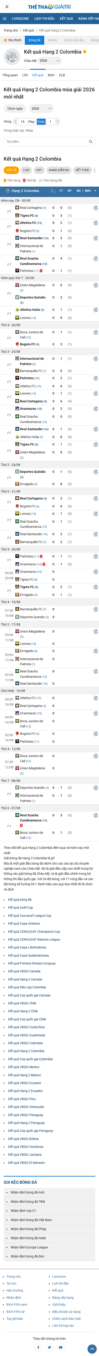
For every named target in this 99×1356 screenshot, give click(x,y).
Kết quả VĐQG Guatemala (26, 1035)
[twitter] (49, 1347)
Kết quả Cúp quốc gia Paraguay (30, 1131)
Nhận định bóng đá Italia (28, 1238)
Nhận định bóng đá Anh (27, 1192)
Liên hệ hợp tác (63, 1325)
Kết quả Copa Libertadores (27, 947)
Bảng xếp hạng (63, 1297)
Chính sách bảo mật (66, 1319)
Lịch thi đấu (44, 18)
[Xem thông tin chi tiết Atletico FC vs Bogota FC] (95, 224)
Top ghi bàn (14, 1319)
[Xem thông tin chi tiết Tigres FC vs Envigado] (95, 588)
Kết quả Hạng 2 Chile (23, 1011)
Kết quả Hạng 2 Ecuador (25, 1091)
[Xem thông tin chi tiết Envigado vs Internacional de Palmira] (95, 652)
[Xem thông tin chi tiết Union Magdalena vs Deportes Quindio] (95, 286)
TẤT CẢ (11, 170)
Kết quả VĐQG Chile (22, 1003)
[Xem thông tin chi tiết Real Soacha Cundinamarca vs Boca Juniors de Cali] (95, 816)
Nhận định (13, 1297)
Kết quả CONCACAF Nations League (34, 939)
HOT (39, 170)
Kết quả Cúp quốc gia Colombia (30, 1059)
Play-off (31, 122)
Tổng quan (10, 75)
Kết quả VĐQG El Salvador (26, 1163)
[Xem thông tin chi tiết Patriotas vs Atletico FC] (95, 379)
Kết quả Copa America (24, 923)
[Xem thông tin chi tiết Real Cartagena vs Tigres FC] (95, 209)
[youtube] (61, 1347)
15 (22, 122)
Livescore (20, 18)
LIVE (26, 170)
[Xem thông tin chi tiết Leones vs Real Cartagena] (95, 394)
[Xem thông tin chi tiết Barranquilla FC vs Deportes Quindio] (95, 610)
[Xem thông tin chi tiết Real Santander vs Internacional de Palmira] (95, 239)
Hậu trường (14, 1290)
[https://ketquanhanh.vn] (49, 7)
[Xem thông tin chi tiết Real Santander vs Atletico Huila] (95, 430)
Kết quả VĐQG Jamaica (25, 1154)
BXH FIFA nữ (15, 1312)
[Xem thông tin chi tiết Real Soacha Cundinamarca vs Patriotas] (95, 259)
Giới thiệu (59, 1304)
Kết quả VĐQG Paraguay (25, 1115)
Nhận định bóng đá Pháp (28, 1229)
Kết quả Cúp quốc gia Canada (29, 995)
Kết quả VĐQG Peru (22, 1099)
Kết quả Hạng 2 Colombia (26, 1051)
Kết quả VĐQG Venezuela (26, 1107)
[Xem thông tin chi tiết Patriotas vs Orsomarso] (95, 557)
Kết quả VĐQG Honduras (26, 1147)
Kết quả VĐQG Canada (24, 971)
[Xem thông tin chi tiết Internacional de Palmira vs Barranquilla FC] (95, 360)
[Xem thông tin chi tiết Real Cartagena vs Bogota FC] (95, 499)
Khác (41, 122)
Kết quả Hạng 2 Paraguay (26, 1123)
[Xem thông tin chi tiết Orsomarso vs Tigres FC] (95, 573)
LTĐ (25, 75)
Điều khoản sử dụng (66, 1312)
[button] (57, 121)
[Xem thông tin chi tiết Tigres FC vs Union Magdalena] (95, 445)
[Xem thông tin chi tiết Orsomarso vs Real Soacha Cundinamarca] (95, 410)
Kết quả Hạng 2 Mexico (24, 1075)
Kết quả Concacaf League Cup (29, 915)
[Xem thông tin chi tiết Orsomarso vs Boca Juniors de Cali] (95, 714)
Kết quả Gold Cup (20, 907)
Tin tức (11, 1283)
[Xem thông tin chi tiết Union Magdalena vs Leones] (95, 632)
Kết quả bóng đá (20, 899)
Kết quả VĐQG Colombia (25, 1043)
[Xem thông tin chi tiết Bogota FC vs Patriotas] (95, 735)
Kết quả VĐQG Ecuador (24, 1083)
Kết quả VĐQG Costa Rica (26, 1027)
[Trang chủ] (4, 18)
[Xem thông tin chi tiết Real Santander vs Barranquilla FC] (95, 535)
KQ (79, 190)
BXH (51, 75)
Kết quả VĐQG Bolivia (23, 1139)
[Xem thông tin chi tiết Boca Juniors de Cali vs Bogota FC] (95, 333)
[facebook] (38, 1347)
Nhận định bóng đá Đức (27, 1256)
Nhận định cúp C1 (23, 1211)
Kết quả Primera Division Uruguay (32, 963)
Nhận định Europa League (29, 1247)
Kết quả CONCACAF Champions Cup (34, 931)
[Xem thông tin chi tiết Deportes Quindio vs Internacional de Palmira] (95, 789)
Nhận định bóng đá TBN (28, 1201)
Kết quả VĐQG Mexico (23, 1067)
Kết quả (66, 18)
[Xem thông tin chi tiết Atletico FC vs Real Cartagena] (95, 699)
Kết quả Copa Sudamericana (28, 955)
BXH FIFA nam (16, 1304)
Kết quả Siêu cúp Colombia (27, 987)
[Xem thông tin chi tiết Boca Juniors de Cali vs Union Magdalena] (95, 757)
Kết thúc (82, 170)
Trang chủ (13, 1276)
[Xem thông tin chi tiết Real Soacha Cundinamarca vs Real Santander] (95, 672)
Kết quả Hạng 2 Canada (25, 979)
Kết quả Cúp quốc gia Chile (27, 1019)
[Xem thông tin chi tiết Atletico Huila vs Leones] (95, 311)
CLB (62, 75)
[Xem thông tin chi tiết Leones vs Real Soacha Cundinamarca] (95, 515)
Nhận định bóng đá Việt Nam (31, 1220)
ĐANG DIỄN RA (59, 170)
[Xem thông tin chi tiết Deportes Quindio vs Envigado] (95, 473)
